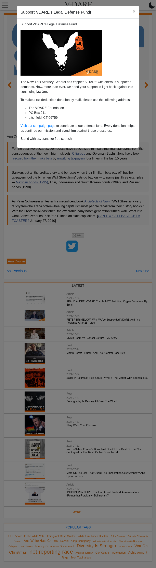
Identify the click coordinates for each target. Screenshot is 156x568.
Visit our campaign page (38, 125)
